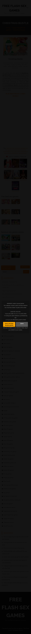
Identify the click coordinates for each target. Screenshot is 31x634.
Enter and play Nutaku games (9, 324)
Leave (22, 323)
